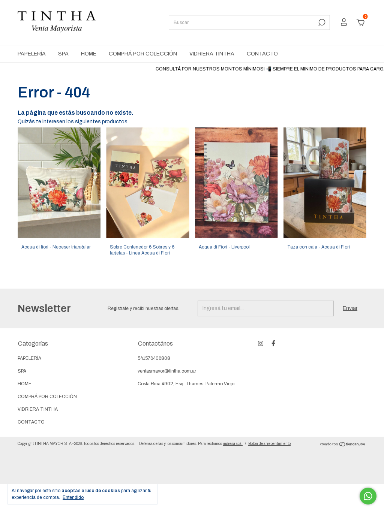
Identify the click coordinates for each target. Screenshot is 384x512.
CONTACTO (262, 54)
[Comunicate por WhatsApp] (368, 496)
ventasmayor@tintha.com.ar (167, 371)
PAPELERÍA (32, 54)
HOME (88, 54)
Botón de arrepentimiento (269, 444)
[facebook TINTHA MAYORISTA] (273, 343)
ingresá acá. (233, 444)
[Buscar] (321, 22)
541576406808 (154, 358)
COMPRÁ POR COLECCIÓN (143, 54)
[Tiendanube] (343, 445)
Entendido (73, 497)
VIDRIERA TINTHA (211, 54)
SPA (63, 54)
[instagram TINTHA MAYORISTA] (261, 343)
